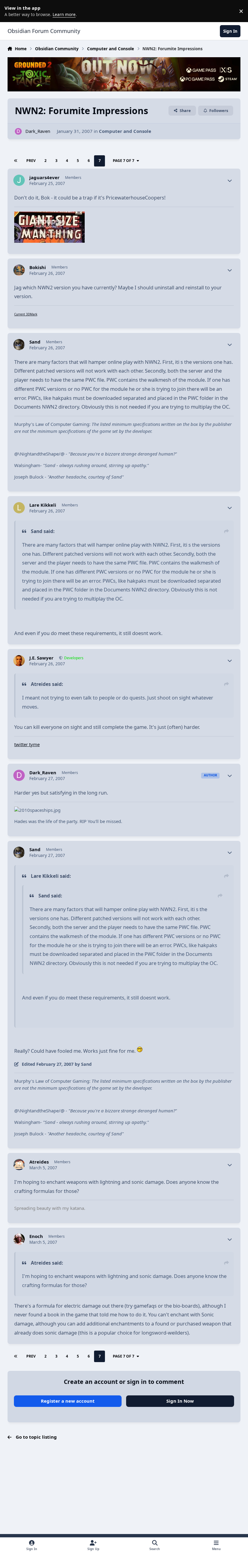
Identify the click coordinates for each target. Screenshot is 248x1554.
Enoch (36, 1236)
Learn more (12, 11)
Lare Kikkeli (42, 505)
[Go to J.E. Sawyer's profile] (19, 661)
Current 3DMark (25, 314)
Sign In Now (180, 1401)
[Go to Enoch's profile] (19, 1239)
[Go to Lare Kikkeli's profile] (19, 508)
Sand (35, 342)
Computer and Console (125, 131)
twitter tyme (27, 744)
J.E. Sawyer (41, 658)
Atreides (39, 1162)
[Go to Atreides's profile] (19, 1164)
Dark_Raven (37, 131)
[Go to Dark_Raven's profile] (18, 131)
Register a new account (68, 1401)
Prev (31, 160)
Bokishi (37, 267)
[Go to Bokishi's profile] (19, 270)
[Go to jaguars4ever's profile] (19, 180)
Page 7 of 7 (123, 160)
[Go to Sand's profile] (19, 345)
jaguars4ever (44, 177)
